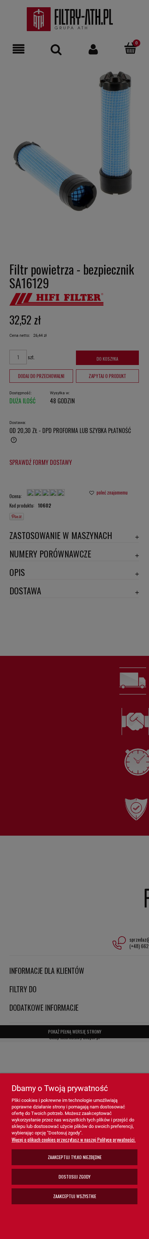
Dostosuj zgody (74, 1177)
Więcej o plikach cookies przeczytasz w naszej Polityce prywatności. (74, 1139)
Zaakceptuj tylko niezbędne (75, 1157)
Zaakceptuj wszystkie (74, 1196)
